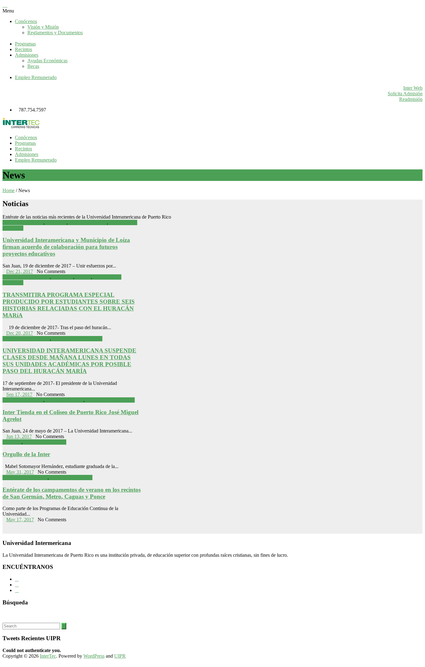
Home (8, 190)
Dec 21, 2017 (19, 271)
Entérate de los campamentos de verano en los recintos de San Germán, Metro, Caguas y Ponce (71, 493)
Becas (33, 66)
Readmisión (411, 99)
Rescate (83, 277)
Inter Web (413, 88)
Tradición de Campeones (110, 400)
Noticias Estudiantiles (28, 277)
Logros (14, 442)
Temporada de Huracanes (77, 338)
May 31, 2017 (20, 472)
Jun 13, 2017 (19, 436)
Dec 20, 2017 (19, 333)
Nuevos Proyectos (25, 222)
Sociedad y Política (88, 222)
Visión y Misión (43, 27)
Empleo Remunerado (36, 77)
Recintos (23, 49)
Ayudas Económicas (47, 60)
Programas (25, 43)
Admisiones (26, 55)
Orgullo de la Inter (26, 454)
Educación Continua (27, 477)
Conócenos (26, 21)
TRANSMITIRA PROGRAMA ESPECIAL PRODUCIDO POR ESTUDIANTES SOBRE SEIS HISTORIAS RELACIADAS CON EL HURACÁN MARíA (68, 305)
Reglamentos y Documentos (55, 32)
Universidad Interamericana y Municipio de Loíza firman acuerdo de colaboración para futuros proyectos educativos (66, 247)
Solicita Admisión (405, 93)
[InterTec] (21, 127)
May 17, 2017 (20, 519)
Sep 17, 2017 (19, 394)
